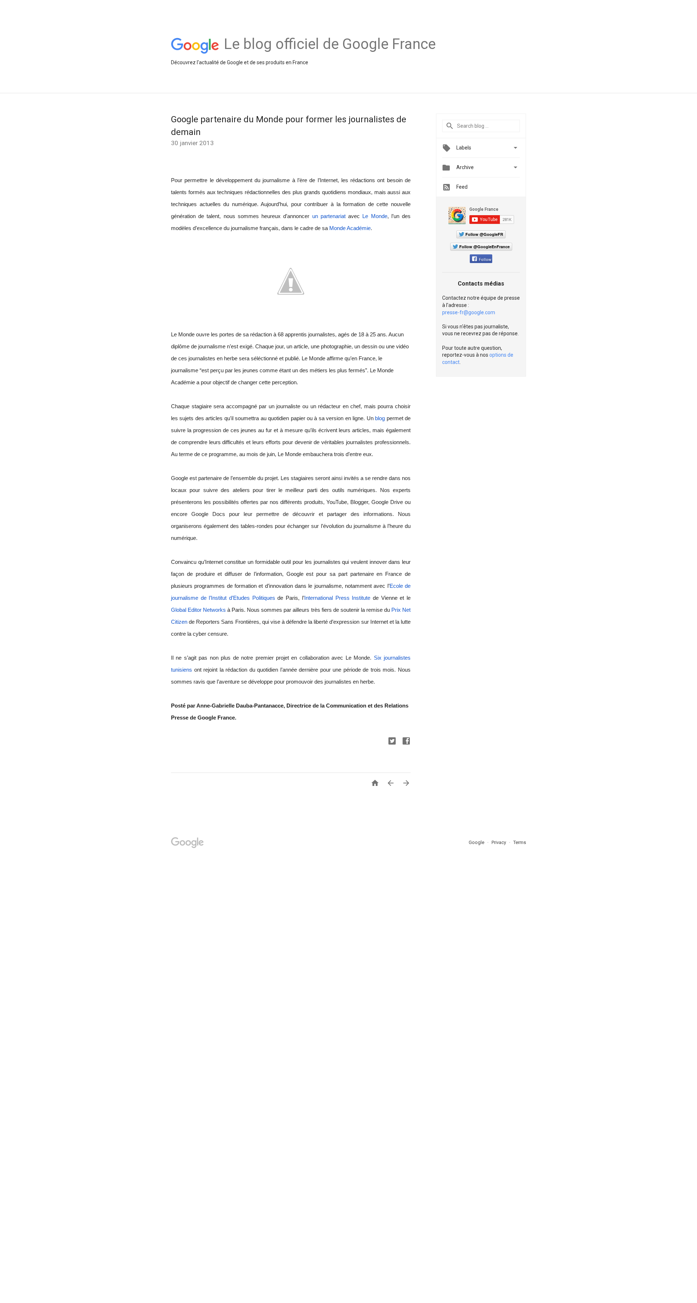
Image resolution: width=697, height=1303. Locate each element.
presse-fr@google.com (468, 312)
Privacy (499, 842)
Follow (485, 259)
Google (477, 842)
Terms (519, 842)
